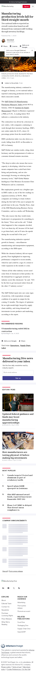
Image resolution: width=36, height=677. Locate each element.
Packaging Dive (23, 625)
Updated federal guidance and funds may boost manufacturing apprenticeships (18, 418)
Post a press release (16, 571)
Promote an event (24, 611)
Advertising (21, 602)
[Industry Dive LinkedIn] (3, 588)
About (4, 600)
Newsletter (5, 610)
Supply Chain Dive (24, 629)
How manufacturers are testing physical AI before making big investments (15, 455)
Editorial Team (6, 603)
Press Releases (7, 619)
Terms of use (16, 667)
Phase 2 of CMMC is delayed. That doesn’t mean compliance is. (19, 507)
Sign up (26, 6)
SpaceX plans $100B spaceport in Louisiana (17, 487)
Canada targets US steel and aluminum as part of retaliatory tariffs (19, 477)
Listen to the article (14, 83)
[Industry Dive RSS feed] (19, 588)
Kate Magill (10, 40)
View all (5, 571)
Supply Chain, (25, 345)
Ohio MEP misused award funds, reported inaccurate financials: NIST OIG (19, 496)
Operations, (15, 345)
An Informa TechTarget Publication (18, 2)
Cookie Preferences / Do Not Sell (18, 669)
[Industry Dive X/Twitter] (14, 588)
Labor (4, 348)
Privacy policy (6, 667)
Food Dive (21, 622)
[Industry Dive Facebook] (8, 588)
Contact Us (5, 607)
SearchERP (22, 632)
